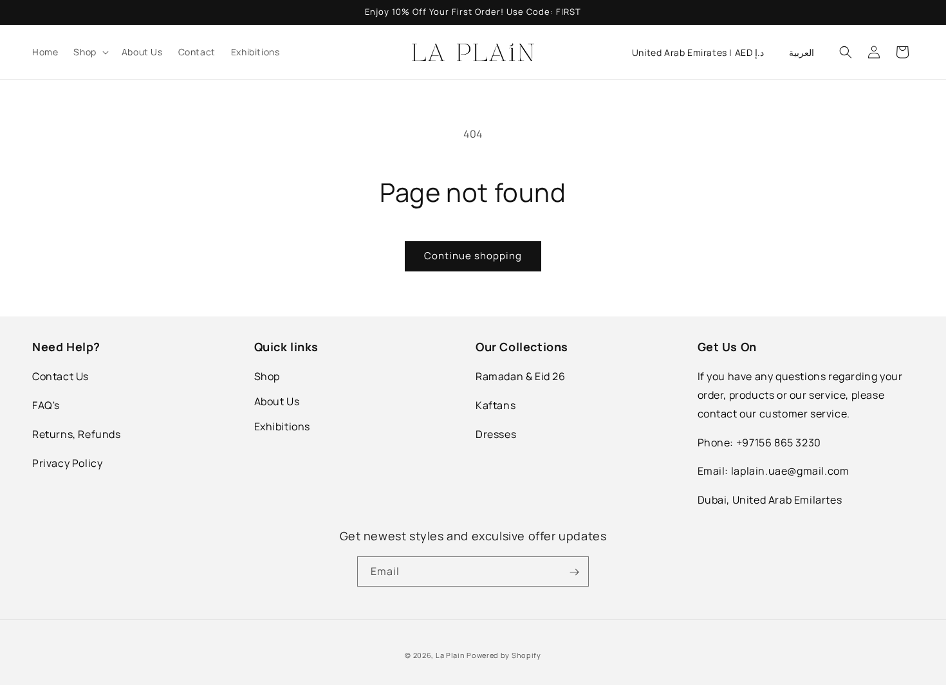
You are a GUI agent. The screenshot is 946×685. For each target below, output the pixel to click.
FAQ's (46, 405)
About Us (277, 401)
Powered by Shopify (504, 655)
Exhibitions (282, 426)
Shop (267, 376)
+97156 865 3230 (778, 442)
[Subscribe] (574, 572)
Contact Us (60, 376)
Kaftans (495, 405)
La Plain (451, 655)
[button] (89, 52)
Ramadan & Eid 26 (521, 376)
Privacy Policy (67, 463)
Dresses (496, 434)
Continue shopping (473, 255)
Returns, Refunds (76, 434)
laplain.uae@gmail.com (790, 471)
